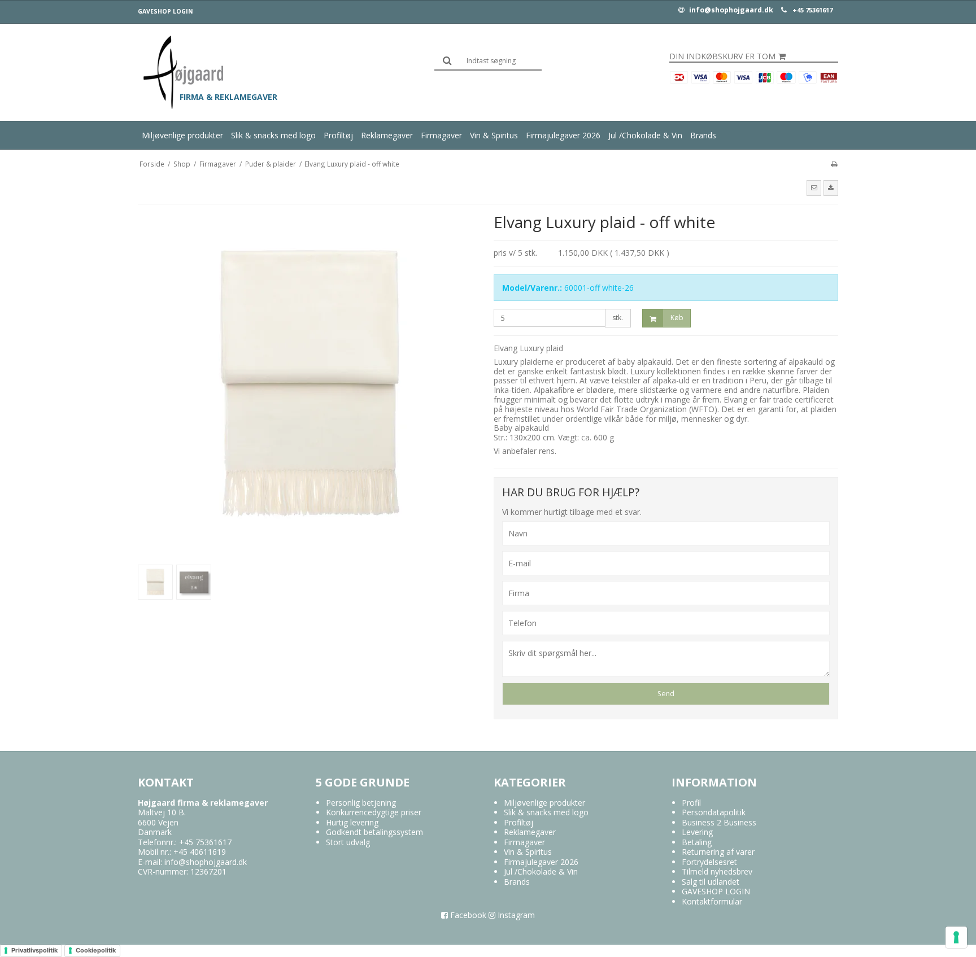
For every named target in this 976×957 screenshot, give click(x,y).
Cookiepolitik (96, 950)
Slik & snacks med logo (273, 135)
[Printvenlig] (834, 163)
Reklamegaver (387, 135)
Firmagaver (441, 135)
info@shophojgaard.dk (730, 10)
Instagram (515, 915)
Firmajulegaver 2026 (563, 135)
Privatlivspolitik (34, 950)
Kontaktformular (712, 901)
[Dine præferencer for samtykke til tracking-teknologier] (956, 937)
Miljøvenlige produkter (182, 135)
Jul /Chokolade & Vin (645, 135)
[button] (814, 188)
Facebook (467, 915)
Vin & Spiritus (494, 135)
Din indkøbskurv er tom (722, 56)
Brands (703, 135)
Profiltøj (338, 135)
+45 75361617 (812, 10)
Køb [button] (676, 317)
